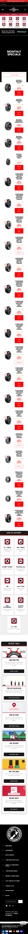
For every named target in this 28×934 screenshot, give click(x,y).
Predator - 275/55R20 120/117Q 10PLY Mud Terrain (19, 474)
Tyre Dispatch (5, 923)
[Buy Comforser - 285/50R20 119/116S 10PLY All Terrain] (8, 245)
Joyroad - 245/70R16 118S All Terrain (19, 435)
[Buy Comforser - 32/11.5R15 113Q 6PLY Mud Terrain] (8, 333)
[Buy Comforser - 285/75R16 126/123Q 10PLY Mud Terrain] (8, 289)
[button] (25, 9)
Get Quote (14, 809)
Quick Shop (19, 93)
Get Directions (14, 726)
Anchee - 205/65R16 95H (19, 101)
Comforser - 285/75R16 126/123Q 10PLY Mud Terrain (19, 283)
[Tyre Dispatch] (14, 10)
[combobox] (13, 4)
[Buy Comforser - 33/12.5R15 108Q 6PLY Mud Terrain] (8, 355)
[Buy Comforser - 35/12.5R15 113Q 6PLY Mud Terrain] (8, 420)
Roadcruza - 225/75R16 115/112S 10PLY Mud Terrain (19, 513)
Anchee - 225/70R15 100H (19, 138)
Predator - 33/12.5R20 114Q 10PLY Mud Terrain (19, 493)
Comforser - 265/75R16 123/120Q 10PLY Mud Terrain (19, 196)
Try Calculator (14, 697)
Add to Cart (19, 167)
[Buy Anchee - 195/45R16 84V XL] (8, 87)
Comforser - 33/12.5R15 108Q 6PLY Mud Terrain (19, 349)
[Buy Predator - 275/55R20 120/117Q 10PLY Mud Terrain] (8, 479)
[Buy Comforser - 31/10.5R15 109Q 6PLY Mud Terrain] (8, 310)
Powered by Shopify (6, 928)
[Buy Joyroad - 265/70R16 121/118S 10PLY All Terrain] (8, 459)
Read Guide (14, 781)
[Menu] (3, 9)
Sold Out (19, 253)
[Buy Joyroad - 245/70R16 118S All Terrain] (8, 440)
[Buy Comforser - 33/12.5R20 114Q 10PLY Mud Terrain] (8, 398)
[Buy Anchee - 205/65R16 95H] (8, 107)
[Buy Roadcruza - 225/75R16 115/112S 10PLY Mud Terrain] (8, 518)
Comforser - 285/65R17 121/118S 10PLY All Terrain (19, 260)
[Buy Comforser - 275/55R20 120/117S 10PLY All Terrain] (8, 225)
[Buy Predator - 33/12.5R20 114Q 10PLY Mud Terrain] (8, 498)
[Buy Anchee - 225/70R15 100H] (8, 143)
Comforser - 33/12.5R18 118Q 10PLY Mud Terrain (19, 370)
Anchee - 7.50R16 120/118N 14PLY (19, 156)
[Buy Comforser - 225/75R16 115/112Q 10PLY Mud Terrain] (8, 182)
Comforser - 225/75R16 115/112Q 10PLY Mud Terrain (19, 176)
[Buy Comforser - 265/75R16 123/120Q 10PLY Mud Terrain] (8, 203)
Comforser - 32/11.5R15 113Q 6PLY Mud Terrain (19, 326)
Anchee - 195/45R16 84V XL (19, 81)
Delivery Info (14, 754)
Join (20, 901)
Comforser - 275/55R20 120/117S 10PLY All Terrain (19, 219)
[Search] (26, 4)
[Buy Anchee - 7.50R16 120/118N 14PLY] (8, 162)
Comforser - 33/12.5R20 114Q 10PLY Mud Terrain (19, 393)
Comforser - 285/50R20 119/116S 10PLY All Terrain (19, 239)
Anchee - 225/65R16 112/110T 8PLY (19, 121)
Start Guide (14, 671)
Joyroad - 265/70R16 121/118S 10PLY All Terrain (19, 453)
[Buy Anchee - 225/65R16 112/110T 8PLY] (8, 126)
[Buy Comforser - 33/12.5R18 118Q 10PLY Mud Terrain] (8, 377)
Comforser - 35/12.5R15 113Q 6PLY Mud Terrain (19, 413)
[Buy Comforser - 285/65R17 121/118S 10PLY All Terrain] (8, 267)
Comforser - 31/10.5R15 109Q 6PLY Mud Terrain (19, 303)
